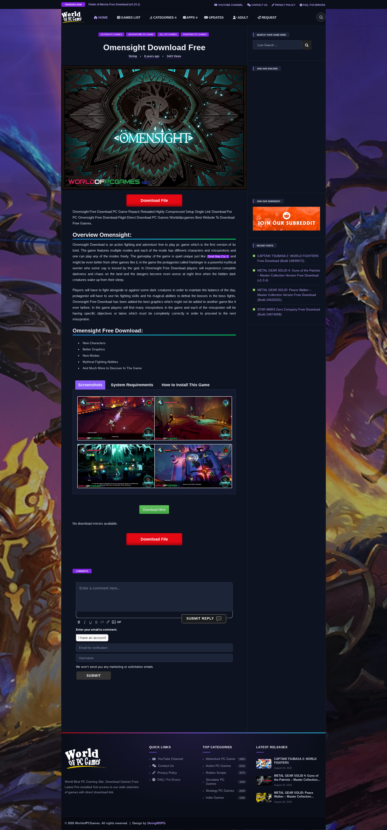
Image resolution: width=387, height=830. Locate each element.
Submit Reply (200, 618)
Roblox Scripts (225, 772)
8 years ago (151, 56)
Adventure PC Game (140, 34)
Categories (163, 17)
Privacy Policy (284, 5)
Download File (154, 200)
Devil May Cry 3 (218, 256)
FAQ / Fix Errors (313, 5)
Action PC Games (111, 34)
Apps (190, 17)
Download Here (154, 509)
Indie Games (225, 797)
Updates (216, 17)
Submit (93, 675)
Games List (130, 17)
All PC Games (168, 34)
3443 (174, 56)
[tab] (90, 385)
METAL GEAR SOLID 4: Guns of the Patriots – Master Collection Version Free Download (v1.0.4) (288, 275)
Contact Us (259, 5)
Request (269, 17)
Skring (133, 56)
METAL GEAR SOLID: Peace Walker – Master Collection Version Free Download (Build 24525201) (286, 295)
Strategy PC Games (225, 790)
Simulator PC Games (225, 782)
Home (102, 17)
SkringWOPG (156, 823)
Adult (242, 17)
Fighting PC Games (194, 34)
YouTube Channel (230, 5)
